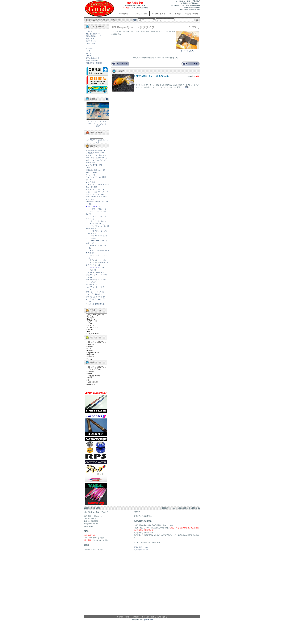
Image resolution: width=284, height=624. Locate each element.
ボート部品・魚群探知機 (95, 158)
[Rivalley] (96, 373)
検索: (135, 20)
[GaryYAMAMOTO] (96, 353)
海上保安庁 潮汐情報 (94, 63)
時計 (91, 270)
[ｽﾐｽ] (96, 380)
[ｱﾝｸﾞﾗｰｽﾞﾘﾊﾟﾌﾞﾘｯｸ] (96, 369)
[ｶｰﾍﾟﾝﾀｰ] (96, 323)
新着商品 (124, 14)
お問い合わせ (192, 14)
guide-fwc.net (148, 620)
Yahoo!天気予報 (92, 60)
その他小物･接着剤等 (94, 304)
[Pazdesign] (96, 371)
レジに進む (176, 14)
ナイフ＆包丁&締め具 (94, 272)
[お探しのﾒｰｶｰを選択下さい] (96, 315)
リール (88, 175)
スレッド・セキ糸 (96, 221)
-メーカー (89, 53)
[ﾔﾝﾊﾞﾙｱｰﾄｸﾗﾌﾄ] (96, 321)
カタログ (95, 20)
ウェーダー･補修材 (93, 294)
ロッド (88, 182)
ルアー (88, 172)
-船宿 (88, 51)
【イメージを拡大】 (187, 51)
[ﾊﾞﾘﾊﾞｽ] (96, 378)
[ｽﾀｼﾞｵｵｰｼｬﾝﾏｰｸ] (96, 327)
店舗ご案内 (90, 38)
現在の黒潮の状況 (92, 58)
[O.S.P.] (96, 348)
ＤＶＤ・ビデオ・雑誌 (94, 155)
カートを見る (159, 14)
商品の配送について (93, 36)
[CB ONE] (96, 330)
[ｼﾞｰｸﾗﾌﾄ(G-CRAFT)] (96, 334)
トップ (88, 20)
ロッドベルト (117, 20)
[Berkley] (96, 359)
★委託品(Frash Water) (94, 150)
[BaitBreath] (96, 357)
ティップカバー (95, 223)
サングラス (90, 284)
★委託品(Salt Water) (93, 153)
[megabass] (96, 355)
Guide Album (90, 43)
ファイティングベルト (94, 297)
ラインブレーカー (96, 260)
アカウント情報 (141, 14)
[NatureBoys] (96, 319)
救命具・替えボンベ (93, 189)
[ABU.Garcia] (96, 384)
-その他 (89, 55)
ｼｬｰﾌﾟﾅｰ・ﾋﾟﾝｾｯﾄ (96, 209)
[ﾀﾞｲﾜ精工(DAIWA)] (96, 376)
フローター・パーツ (93, 292)
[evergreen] (96, 346)
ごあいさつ (90, 31)
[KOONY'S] (96, 325)
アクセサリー (105, 20)
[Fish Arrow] (96, 344)
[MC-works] (96, 317)
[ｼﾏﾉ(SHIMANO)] (96, 382)
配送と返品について (93, 34)
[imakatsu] (96, 351)
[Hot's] (96, 332)
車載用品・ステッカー (94, 170)
